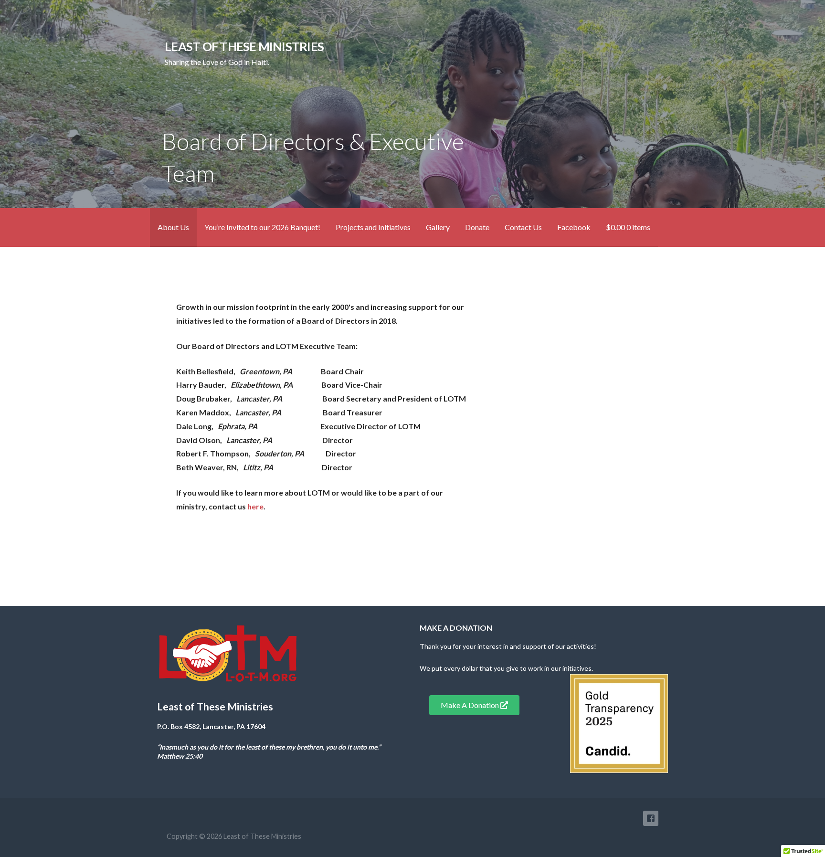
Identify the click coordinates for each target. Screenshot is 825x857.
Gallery (438, 227)
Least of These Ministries (244, 46)
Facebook (574, 227)
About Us (173, 227)
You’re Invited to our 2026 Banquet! (262, 227)
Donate (477, 227)
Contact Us (523, 227)
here (255, 506)
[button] (474, 705)
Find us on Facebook (650, 818)
